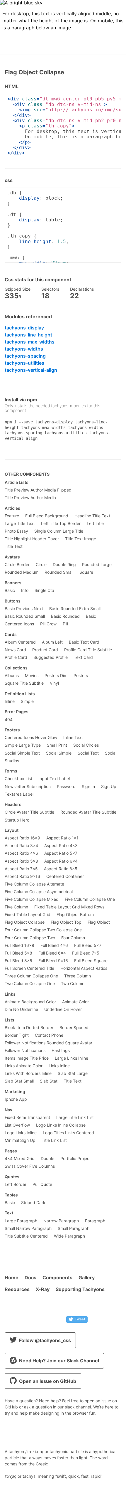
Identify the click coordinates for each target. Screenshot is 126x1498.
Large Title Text (20, 523)
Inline (10, 701)
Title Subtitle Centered (26, 1236)
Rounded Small (59, 572)
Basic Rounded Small (25, 616)
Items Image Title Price (27, 1058)
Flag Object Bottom (75, 914)
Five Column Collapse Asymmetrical (39, 891)
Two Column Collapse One (30, 983)
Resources (17, 1289)
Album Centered (20, 642)
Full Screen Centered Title (29, 968)
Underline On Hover (63, 1009)
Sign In (88, 786)
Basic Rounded (65, 616)
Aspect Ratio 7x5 (21, 868)
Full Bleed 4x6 (54, 945)
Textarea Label (19, 794)
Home (11, 1277)
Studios (12, 760)
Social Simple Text (22, 753)
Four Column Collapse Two (30, 937)
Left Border (15, 1184)
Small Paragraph (73, 1228)
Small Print (57, 745)
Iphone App (16, 1099)
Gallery (87, 1277)
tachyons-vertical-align (31, 370)
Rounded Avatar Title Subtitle (88, 812)
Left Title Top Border (61, 523)
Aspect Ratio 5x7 (60, 853)
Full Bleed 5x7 (87, 945)
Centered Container (65, 876)
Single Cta (44, 590)
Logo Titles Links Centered (68, 1132)
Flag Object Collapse (25, 922)
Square (86, 572)
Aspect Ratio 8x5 (60, 868)
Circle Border (17, 564)
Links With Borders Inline (28, 1073)
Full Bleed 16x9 (19, 945)
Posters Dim (56, 675)
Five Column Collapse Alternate (34, 884)
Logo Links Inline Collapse (61, 1125)
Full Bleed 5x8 (18, 953)
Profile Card (16, 657)
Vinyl (54, 683)
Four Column (73, 937)
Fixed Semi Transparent (27, 1117)
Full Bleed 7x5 (85, 953)
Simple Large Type (23, 745)
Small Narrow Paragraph (28, 1228)
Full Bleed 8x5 (18, 960)
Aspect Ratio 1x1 (62, 838)
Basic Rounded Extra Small (75, 608)
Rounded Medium (21, 572)
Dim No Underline (21, 1009)
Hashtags (61, 1050)
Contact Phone (49, 1035)
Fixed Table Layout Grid (27, 914)
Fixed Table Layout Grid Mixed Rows (69, 907)
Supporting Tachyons (80, 1289)
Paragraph (95, 1220)
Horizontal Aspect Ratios (83, 968)
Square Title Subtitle (24, 683)
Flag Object (99, 922)
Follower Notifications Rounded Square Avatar (48, 1043)
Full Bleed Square (91, 960)
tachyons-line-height (28, 335)
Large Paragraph (21, 1220)
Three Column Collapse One (31, 976)
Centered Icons (19, 624)
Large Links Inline (71, 1058)
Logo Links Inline (21, 1132)
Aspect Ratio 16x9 (22, 838)
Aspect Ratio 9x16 (22, 876)
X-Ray (43, 1289)
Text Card (83, 657)
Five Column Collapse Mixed (32, 899)
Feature (12, 516)
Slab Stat (48, 1081)
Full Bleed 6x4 (52, 953)
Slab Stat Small (19, 1081)
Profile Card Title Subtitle (88, 649)
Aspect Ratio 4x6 (21, 853)
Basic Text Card (84, 642)
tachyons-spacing (25, 356)
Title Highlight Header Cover (32, 538)
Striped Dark (33, 1202)
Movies (31, 675)
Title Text (14, 546)
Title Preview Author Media (30, 497)
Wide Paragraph (69, 1236)
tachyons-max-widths (30, 342)
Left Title (95, 523)
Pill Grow (48, 624)
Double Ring (64, 564)
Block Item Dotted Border (29, 1027)
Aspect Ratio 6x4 (61, 861)
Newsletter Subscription (28, 786)
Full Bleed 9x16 (53, 960)
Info (24, 590)
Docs (30, 1277)
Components (57, 1277)
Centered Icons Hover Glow (31, 737)
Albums (12, 675)
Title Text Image (80, 538)
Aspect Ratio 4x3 (61, 845)
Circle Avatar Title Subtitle (29, 812)
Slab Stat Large (73, 1073)
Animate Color (75, 1001)
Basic (10, 590)
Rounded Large (97, 564)
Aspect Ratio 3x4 (21, 845)
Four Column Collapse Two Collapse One (43, 930)
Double (47, 1158)
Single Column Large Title (58, 531)
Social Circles (86, 745)
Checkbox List (18, 778)
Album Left (52, 642)
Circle (41, 564)
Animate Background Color (30, 1001)
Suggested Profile (50, 657)
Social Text (88, 753)
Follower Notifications (25, 1050)
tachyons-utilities (24, 363)
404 (9, 719)
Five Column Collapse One (90, 899)
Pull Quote (42, 1184)
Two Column (72, 983)
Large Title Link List (75, 1117)
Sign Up (108, 786)
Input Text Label (54, 778)
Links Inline (59, 1065)
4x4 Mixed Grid (20, 1158)
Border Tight (17, 1035)
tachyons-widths (24, 349)
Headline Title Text (92, 516)
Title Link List (54, 1140)
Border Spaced (73, 1027)
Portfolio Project (75, 1158)
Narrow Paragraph (61, 1220)
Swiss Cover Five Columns (30, 1166)
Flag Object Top (66, 922)
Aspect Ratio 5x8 (21, 861)
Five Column (16, 907)
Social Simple (58, 753)
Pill (65, 624)
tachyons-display (24, 328)
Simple (27, 701)
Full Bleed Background (46, 516)
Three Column (77, 976)
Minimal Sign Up (20, 1140)
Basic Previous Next (24, 608)
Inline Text (73, 737)
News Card (15, 649)
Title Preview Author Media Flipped (38, 490)
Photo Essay (16, 531)
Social (110, 753)
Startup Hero (17, 820)
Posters (81, 675)
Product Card (45, 649)
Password (66, 786)
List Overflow (17, 1125)
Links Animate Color (23, 1065)
